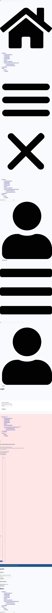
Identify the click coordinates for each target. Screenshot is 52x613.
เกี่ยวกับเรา (4, 53)
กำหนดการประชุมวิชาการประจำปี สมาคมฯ (11, 63)
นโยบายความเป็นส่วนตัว (8, 61)
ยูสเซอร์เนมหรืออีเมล (5, 402)
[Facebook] (1, 561)
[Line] (4, 561)
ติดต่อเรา (5, 60)
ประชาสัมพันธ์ (4, 67)
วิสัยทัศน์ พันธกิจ (7, 56)
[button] (26, 125)
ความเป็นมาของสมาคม (8, 54)
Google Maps (4, 454)
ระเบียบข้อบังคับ (7, 57)
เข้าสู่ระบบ (1, 578)
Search (1, 200)
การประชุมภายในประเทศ (10, 64)
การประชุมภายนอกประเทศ (10, 65)
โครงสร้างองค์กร (7, 58)
